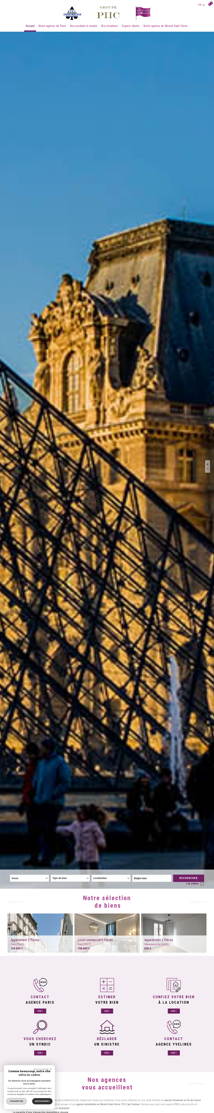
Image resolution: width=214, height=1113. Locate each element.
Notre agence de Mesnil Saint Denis (165, 26)
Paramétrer (16, 1101)
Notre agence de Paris (52, 26)
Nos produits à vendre (83, 26)
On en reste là (41, 1069)
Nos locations (109, 26)
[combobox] (29, 878)
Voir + (40, 1011)
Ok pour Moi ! (42, 1101)
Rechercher (188, 878)
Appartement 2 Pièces (25, 942)
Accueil (30, 26)
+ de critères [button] (194, 883)
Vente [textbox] (15, 878)
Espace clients (130, 26)
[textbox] (70, 878)
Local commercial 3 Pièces (95, 942)
